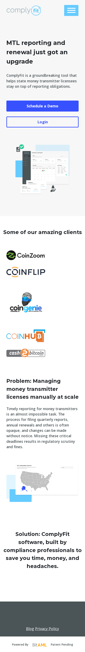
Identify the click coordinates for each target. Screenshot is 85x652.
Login (42, 121)
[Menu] (71, 10)
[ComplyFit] (24, 11)
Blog (30, 628)
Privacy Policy (47, 628)
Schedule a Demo (42, 105)
